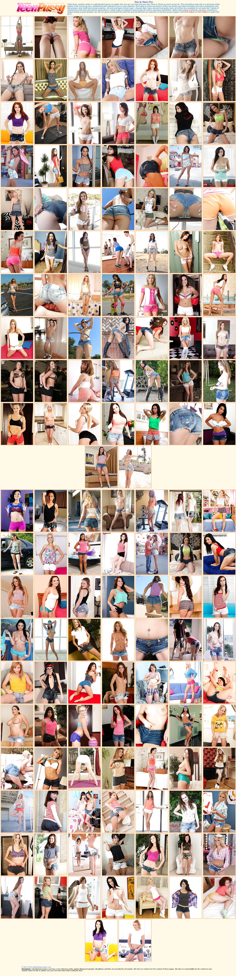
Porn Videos (202, 12)
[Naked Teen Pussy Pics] (41, 14)
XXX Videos (189, 12)
